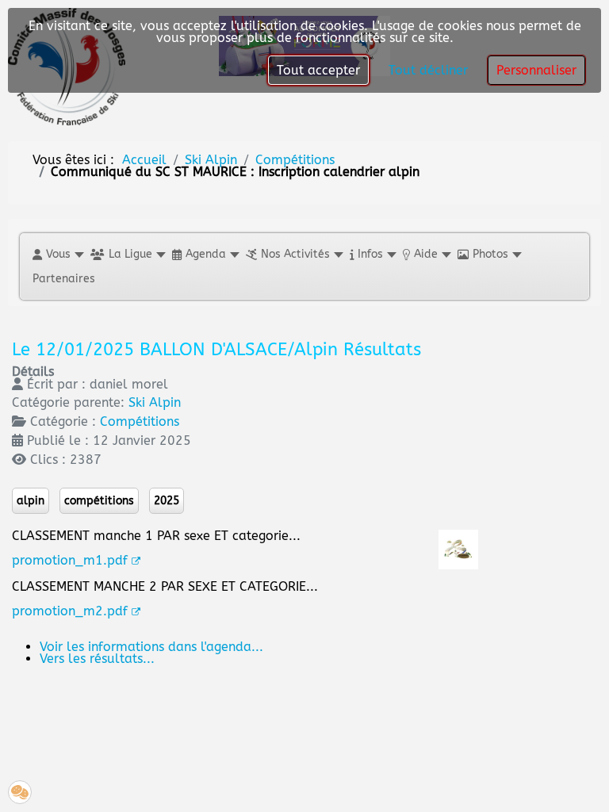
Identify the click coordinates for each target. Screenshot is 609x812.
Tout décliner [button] (428, 70)
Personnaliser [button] (536, 70)
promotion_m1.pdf (70, 560)
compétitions (99, 501)
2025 (166, 501)
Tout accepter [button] (318, 70)
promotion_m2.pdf (70, 611)
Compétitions (139, 421)
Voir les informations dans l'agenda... (151, 646)
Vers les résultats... (97, 658)
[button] (57, 254)
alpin (30, 501)
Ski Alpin (154, 402)
